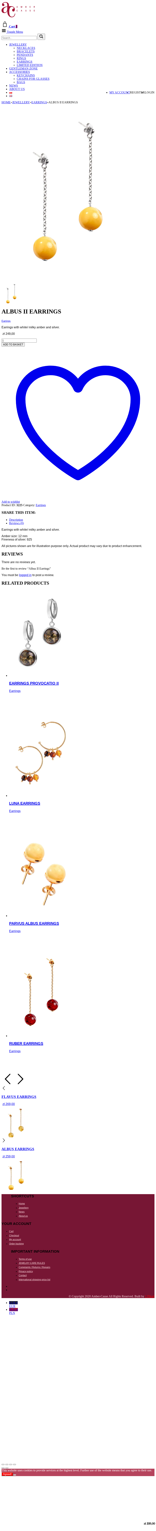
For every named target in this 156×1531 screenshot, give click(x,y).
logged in (25, 575)
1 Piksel (149, 1296)
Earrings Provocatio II (34, 683)
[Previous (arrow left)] (3, 1467)
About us (17, 89)
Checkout (14, 1235)
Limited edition (30, 65)
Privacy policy (26, 1271)
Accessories (19, 72)
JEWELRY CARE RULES (32, 1263)
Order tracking (16, 1243)
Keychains (26, 75)
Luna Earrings (24, 803)
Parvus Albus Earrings (34, 923)
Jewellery (18, 44)
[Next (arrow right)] (6, 1467)
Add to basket (13, 344)
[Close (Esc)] (14, 1464)
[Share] (10, 1464)
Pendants (25, 54)
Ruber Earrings (26, 1043)
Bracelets (26, 51)
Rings (21, 58)
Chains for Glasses (33, 78)
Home (6, 102)
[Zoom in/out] (3, 1464)
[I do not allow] (14, 1475)
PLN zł (13, 1311)
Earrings (24, 61)
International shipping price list (34, 1279)
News (13, 85)
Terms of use (25, 1259)
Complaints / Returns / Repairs (34, 1267)
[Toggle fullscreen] (6, 1464)
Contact (23, 1275)
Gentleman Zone (23, 68)
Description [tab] (16, 519)
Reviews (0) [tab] (16, 523)
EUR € (13, 1304)
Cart (11, 1231)
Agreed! (7, 1474)
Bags (21, 82)
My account (119, 92)
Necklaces (26, 48)
